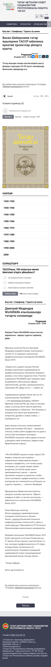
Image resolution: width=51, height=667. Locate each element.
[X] (43, 56)
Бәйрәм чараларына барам (19, 283)
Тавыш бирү (10, 293)
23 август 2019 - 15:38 (23, 57)
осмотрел (16, 513)
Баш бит (6, 31)
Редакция (26, 54)
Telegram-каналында (12, 86)
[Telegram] (40, 56)
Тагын (25, 605)
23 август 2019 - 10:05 (37, 324)
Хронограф (25, 24)
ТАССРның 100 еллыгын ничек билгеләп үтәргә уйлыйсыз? (20, 271)
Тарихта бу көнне (32, 31)
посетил (16, 519)
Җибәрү (8, 117)
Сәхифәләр (17, 31)
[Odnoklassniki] (37, 16)
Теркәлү (18, 117)
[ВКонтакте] (33, 56)
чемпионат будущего (20, 400)
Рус (46, 15)
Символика (11, 24)
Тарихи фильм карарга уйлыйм (20, 288)
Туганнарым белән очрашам (19, 278)
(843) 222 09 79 (18, 635)
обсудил (15, 525)
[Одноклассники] (36, 56)
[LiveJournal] (47, 56)
